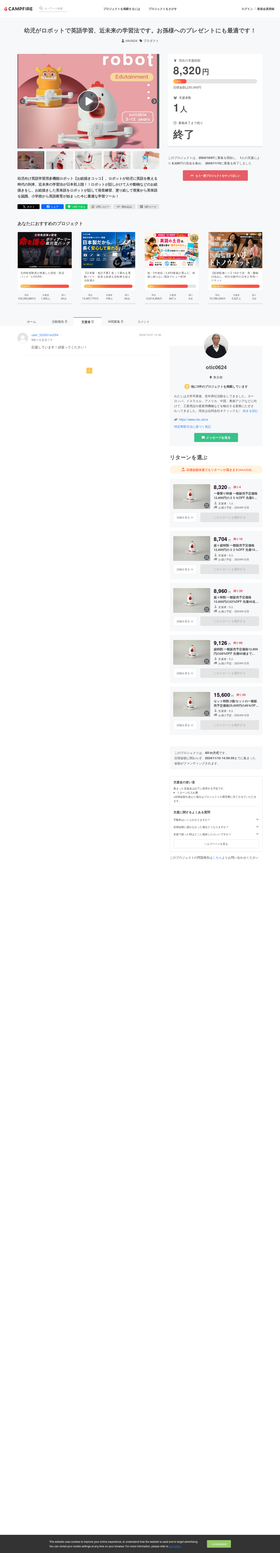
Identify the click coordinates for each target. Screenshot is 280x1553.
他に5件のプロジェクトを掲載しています (219, 386)
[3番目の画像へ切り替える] (88, 160)
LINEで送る (79, 206)
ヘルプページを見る (216, 844)
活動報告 (59, 321)
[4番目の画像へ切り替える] (117, 160)
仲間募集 (115, 321)
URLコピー (102, 206)
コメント (143, 321)
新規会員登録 (265, 9)
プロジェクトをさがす (163, 9)
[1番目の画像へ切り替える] (31, 160)
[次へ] (154, 101)
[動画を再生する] (88, 101)
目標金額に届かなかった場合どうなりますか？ (201, 827)
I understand (219, 1544)
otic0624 (131, 41)
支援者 (87, 321)
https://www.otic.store (193, 419)
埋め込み (126, 206)
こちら (217, 857)
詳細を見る (183, 517)
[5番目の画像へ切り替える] (146, 160)
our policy (174, 1546)
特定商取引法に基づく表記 (192, 426)
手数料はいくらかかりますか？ (191, 819)
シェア (55, 206)
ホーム (31, 321)
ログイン (247, 9)
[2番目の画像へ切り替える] (59, 160)
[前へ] (22, 101)
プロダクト (151, 41)
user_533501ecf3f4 (45, 335)
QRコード (150, 206)
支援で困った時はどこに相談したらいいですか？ (202, 834)
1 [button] (89, 370)
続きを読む (250, 410)
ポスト (31, 206)
